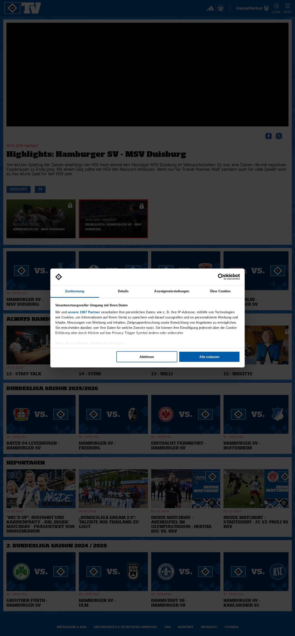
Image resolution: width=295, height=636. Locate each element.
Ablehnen (147, 357)
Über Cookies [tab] (220, 291)
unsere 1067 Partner (84, 312)
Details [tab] (123, 291)
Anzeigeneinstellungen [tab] (171, 291)
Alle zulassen (209, 357)
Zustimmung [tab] (74, 291)
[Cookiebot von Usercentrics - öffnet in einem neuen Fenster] (221, 277)
